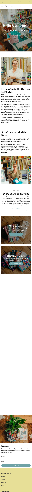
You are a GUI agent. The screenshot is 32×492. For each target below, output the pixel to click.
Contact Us (4, 482)
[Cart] (30, 6)
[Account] (26, 6)
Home (3, 476)
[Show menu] (2, 6)
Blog (2, 486)
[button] (6, 6)
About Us (3, 479)
